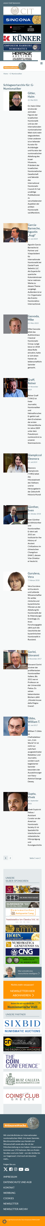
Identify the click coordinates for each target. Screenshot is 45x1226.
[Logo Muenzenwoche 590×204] (14, 66)
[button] (4, 1221)
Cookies (8, 1198)
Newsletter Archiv (15, 1209)
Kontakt (8, 1187)
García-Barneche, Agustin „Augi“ (34, 230)
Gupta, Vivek (32, 795)
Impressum (10, 1176)
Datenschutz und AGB (17, 1182)
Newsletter (10, 1203)
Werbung (9, 1192)
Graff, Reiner (32, 381)
